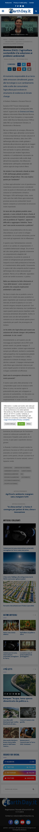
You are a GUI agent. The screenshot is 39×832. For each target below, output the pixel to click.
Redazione (8, 3)
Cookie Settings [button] (10, 424)
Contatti (31, 3)
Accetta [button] (21, 424)
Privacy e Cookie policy (20, 3)
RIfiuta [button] (29, 424)
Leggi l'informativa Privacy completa (16, 420)
